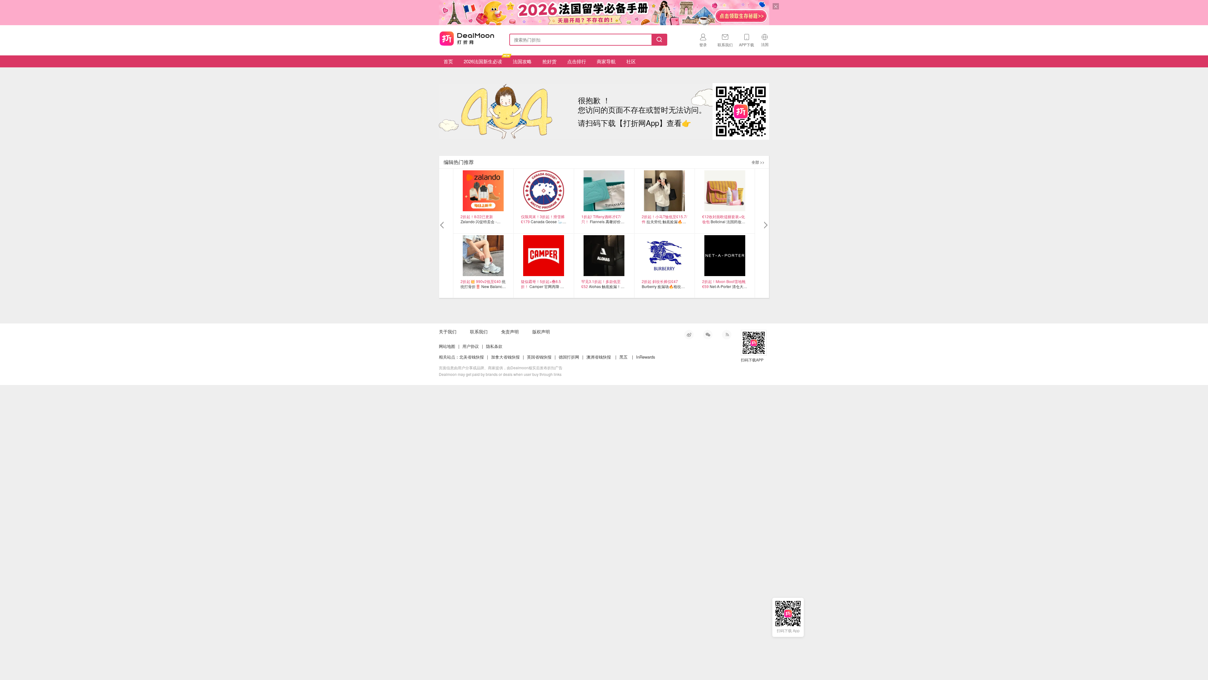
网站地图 (447, 346)
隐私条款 (494, 346)
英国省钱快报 (539, 357)
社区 (631, 61)
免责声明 (510, 331)
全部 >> (758, 162)
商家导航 (606, 61)
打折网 (466, 38)
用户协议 (470, 346)
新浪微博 (689, 334)
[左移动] (442, 225)
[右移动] (765, 225)
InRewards (645, 357)
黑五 (623, 357)
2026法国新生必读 (483, 61)
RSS (726, 334)
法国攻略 (522, 61)
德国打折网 (569, 357)
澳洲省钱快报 (598, 357)
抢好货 (549, 61)
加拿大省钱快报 (505, 357)
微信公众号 (708, 334)
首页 (448, 61)
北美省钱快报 (471, 357)
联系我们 (479, 331)
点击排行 (576, 61)
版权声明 (541, 331)
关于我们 (447, 331)
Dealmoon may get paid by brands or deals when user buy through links (500, 374)
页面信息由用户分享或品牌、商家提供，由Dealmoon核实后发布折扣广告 (500, 367)
